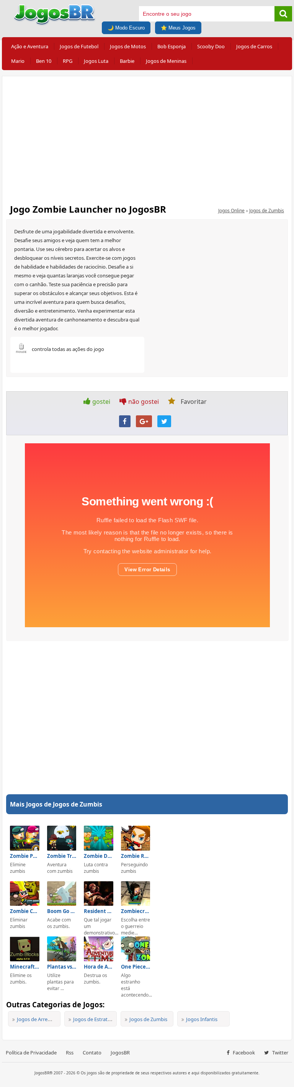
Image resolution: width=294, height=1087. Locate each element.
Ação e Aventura (29, 46)
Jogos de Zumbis (266, 210)
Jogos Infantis (201, 1019)
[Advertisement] (147, 137)
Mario (17, 60)
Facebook (243, 1052)
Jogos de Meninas (166, 60)
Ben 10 (43, 60)
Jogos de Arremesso (39, 1019)
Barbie (127, 60)
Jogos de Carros (254, 46)
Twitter (279, 1052)
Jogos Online (231, 210)
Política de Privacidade (31, 1052)
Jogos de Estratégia (95, 1019)
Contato (92, 1052)
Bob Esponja (171, 46)
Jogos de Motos (128, 46)
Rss (70, 1052)
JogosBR (120, 1052)
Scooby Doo (211, 46)
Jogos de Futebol (79, 46)
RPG (67, 60)
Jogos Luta (96, 60)
